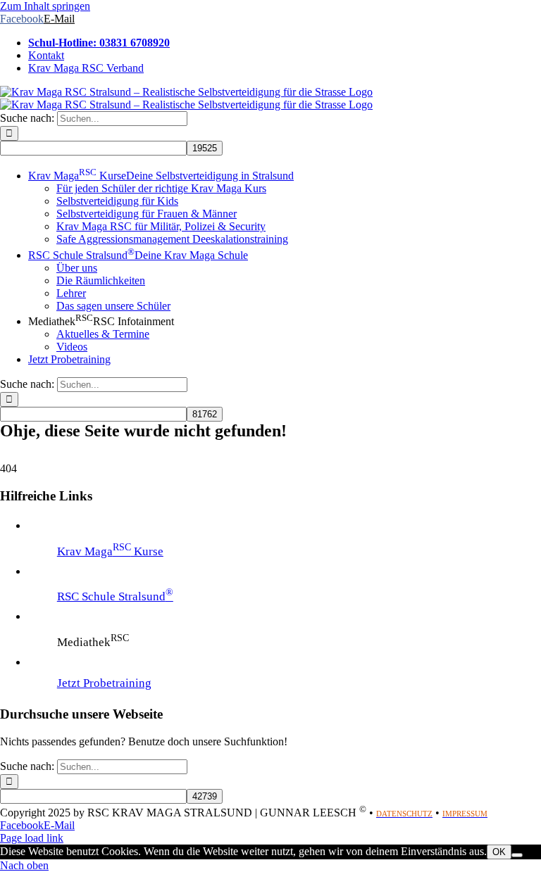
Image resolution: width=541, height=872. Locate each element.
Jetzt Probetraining (104, 683)
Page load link (31, 838)
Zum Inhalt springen (45, 6)
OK (499, 852)
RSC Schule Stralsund (115, 596)
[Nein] (517, 855)
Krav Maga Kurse (110, 551)
